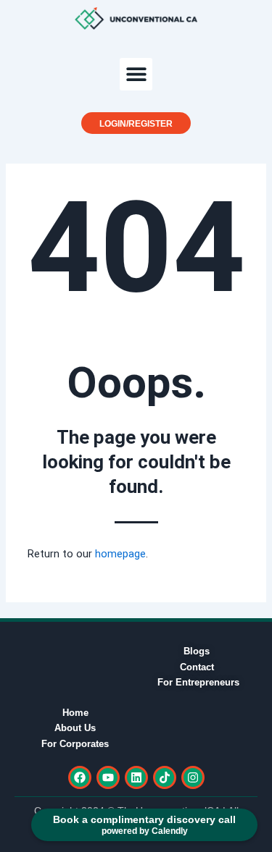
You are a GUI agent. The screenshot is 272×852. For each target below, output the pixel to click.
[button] (136, 74)
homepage (120, 553)
